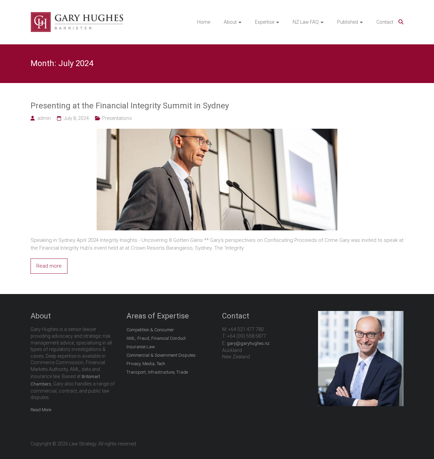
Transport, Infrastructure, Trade (157, 372)
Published (347, 22)
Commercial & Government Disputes (161, 355)
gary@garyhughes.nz (248, 343)
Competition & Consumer (150, 329)
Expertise (264, 22)
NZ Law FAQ (306, 22)
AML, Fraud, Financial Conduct (156, 338)
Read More (41, 409)
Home (203, 22)
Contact (384, 22)
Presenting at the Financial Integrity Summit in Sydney (130, 105)
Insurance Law (140, 346)
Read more (49, 266)
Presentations (117, 118)
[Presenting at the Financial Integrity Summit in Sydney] (217, 132)
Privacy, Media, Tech (145, 363)
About (230, 22)
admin (44, 118)
